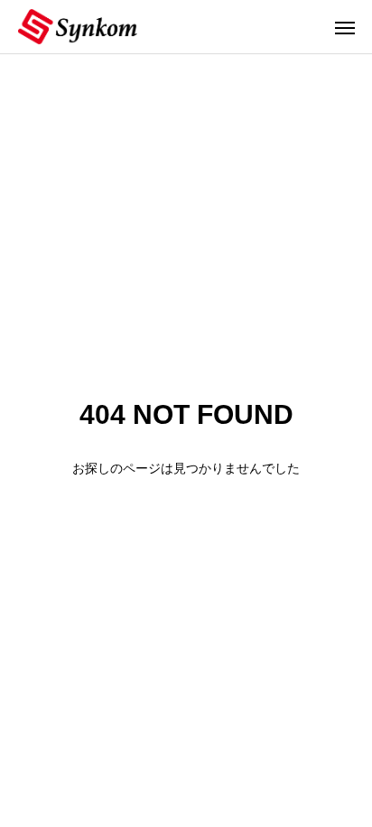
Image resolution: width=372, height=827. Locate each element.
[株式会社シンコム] (77, 26)
